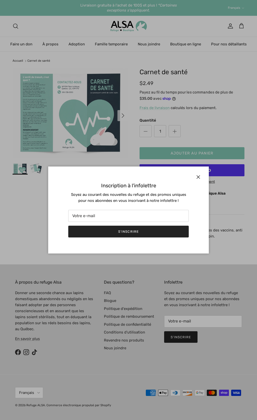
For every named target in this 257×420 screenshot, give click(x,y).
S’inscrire (128, 231)
